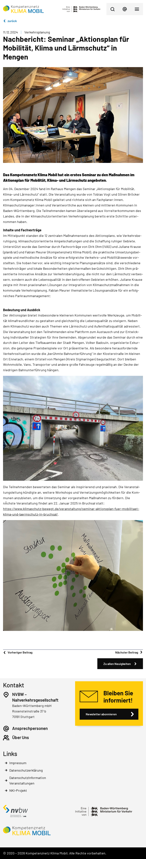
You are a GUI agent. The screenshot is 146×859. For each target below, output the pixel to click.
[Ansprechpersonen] (6, 729)
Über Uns (20, 737)
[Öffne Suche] (113, 9)
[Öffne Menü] (137, 9)
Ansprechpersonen (30, 728)
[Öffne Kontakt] (125, 9)
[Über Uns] (6, 738)
